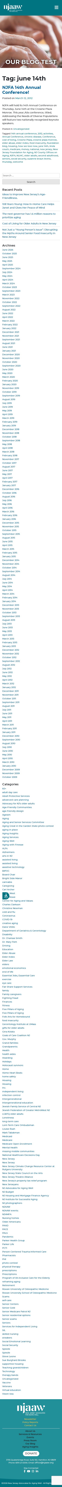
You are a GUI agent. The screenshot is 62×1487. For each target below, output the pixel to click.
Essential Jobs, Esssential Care (18, 976)
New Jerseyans (10, 1184)
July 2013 (7, 624)
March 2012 (8, 684)
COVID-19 (7, 920)
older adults (30, 156)
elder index (22, 143)
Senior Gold (8, 1308)
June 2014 (7, 583)
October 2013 (9, 613)
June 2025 (7, 257)
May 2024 (7, 276)
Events (30, 1437)
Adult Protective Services (16, 796)
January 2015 (9, 557)
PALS (5, 1233)
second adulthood (48, 156)
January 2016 (9, 519)
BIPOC (5, 871)
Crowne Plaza (24, 140)
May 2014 (7, 586)
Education (7, 950)
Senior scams (9, 1319)
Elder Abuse (8, 953)
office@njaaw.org (44, 1463)
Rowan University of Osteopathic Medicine (25, 1289)
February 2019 (9, 422)
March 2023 (8, 295)
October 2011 (9, 699)
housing (12, 146)
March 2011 (8, 725)
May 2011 (6, 717)
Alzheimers (8, 852)
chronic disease (32, 137)
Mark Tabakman (11, 1133)
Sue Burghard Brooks (14, 1360)
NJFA (12, 156)
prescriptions (9, 1271)
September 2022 (11, 306)
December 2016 (10, 489)
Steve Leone (9, 1357)
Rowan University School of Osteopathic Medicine (29, 1293)
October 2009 (9, 777)
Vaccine (6, 1383)
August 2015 (8, 538)
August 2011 (8, 706)
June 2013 (7, 628)
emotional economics (14, 968)
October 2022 (9, 302)
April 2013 (7, 635)
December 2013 (10, 605)
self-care (6, 1300)
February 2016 (9, 515)
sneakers (7, 1338)
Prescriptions (9, 1274)
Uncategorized (21, 129)
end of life (7, 972)
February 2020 (10, 381)
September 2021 (11, 340)
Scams (5, 1297)
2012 (40, 134)
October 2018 (9, 437)
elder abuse (8, 143)
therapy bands (10, 1375)
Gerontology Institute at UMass (19, 1024)
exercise (6, 979)
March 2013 (8, 639)
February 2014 (9, 598)
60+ (4, 789)
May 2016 (7, 504)
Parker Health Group (13, 1241)
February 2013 (9, 643)
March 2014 (8, 594)
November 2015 (10, 527)
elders (5, 964)
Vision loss (8, 1394)
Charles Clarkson (11, 905)
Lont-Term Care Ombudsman (18, 1125)
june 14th (43, 146)
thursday (7, 162)
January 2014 (9, 601)
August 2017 (8, 467)
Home (5, 1069)
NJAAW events (10, 1211)
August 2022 (8, 310)
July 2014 (7, 579)
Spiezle (6, 1349)
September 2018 (11, 441)
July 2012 (7, 669)
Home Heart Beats (12, 1073)
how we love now (27, 146)
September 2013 (11, 616)
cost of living (9, 140)
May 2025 (7, 261)
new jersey (46, 149)
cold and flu (8, 912)
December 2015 (10, 523)
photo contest (10, 1263)
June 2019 (7, 407)
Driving (6, 946)
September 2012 (11, 661)
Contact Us (30, 1425)
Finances (7, 1002)
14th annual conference (24, 134)
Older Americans (11, 1222)
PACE (5, 1229)
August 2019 (8, 399)
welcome (18, 162)
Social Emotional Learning (16, 1342)
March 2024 (8, 284)
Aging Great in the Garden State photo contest (28, 826)
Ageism (6, 815)
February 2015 (9, 553)
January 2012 (9, 687)
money (25, 149)
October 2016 (9, 493)
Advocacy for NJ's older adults (18, 804)
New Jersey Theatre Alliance (17, 1177)
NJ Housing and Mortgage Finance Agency (25, 1196)
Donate (31, 1453)
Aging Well (8, 841)
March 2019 (8, 418)
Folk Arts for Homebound (16, 1017)
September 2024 (11, 269)
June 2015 (7, 542)
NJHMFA (6, 1214)
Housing (6, 1080)
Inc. (4, 1088)
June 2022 (7, 313)
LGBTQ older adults (12, 1114)
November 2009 (11, 773)
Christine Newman (12, 908)
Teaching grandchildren (15, 1368)
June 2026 (7, 250)
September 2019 (11, 396)
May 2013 (7, 631)
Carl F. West (8, 893)
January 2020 (9, 385)
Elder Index (8, 957)
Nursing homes (10, 1218)
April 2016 (7, 508)
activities (48, 134)
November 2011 (10, 695)
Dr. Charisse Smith (12, 938)
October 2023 (9, 287)
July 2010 (7, 747)
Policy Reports (30, 1422)
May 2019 (7, 411)
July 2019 (7, 403)
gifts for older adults (13, 1028)
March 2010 (8, 762)
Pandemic (7, 1237)
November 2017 (10, 459)
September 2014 (11, 572)
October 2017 (9, 463)
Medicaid (7, 1136)
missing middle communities (18, 1151)
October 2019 (9, 392)
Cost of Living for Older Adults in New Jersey (29, 223)
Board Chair (8, 875)
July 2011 (6, 710)
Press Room (30, 1441)
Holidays (6, 1062)
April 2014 (7, 590)
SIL (3, 1330)
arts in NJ (7, 856)
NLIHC (20, 156)
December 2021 (10, 332)
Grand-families (10, 1043)
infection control (11, 1095)
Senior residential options (16, 1315)
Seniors (6, 1323)
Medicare (7, 1140)
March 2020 (8, 377)
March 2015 (8, 549)
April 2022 (7, 317)
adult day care (10, 792)
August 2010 (8, 744)
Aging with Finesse (12, 845)
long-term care (10, 1122)
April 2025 (7, 265)
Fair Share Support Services (17, 987)
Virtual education (11, 1390)
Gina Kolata (8, 1032)
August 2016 (8, 497)
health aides (9, 1054)
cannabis (7, 882)
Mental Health (10, 1148)
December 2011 (10, 691)
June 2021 (7, 347)
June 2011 (7, 714)
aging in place (10, 830)
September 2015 (11, 534)
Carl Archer (8, 890)
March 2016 (8, 512)
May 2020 (7, 373)
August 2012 (8, 665)
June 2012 (7, 672)
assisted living (10, 860)
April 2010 (7, 758)
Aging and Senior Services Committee (23, 822)
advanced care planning (15, 800)
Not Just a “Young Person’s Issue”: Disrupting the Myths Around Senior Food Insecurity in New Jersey (29, 233)
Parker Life (8, 1244)
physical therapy (11, 1267)
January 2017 (9, 485)
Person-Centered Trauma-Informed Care (24, 1252)
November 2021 (10, 336)
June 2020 (7, 370)
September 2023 (11, 291)
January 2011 (8, 732)
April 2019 (7, 414)
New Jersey (8, 1159)
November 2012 (10, 654)
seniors (6, 159)
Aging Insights (10, 834)
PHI (4, 1259)
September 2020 (11, 366)
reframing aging (11, 1282)
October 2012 (9, 658)
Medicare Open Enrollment (17, 1144)
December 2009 (11, 770)
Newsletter (30, 1419)
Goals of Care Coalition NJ (16, 1036)
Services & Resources (30, 1434)
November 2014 (10, 564)
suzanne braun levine (39, 159)
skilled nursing (10, 1334)
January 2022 (9, 328)
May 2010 (7, 755)
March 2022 (8, 321)
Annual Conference (12, 137)
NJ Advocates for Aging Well (17, 1188)
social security (18, 159)
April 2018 (7, 448)
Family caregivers (11, 994)
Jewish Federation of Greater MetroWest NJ (26, 1110)
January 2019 (9, 426)
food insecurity (38, 143)
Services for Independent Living (19, 1327)
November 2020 (11, 358)
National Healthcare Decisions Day (21, 1155)
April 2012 (7, 680)
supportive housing (12, 1364)
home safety (9, 1077)
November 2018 (10, 433)
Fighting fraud (10, 998)
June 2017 (7, 471)
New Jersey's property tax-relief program (24, 1181)
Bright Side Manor (12, 878)
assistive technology (13, 867)
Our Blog (30, 1444)
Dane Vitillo (8, 927)
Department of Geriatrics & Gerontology (24, 931)
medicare (15, 149)
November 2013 (10, 609)
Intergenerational (12, 1099)
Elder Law (7, 961)
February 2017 (9, 482)
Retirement (8, 1285)
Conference (48, 137)
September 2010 (11, 740)
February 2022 (10, 325)
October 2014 (9, 568)
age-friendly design (13, 811)
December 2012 (10, 650)
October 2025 (9, 254)
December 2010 (10, 736)
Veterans (7, 1386)
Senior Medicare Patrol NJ (16, 1312)
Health (5, 1050)
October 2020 (9, 362)
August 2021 (8, 343)
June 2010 (7, 751)
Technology (8, 1371)
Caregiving (8, 886)
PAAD (5, 1226)
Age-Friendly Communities (17, 807)
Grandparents (9, 1047)
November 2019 (10, 388)
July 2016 (7, 500)
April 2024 (7, 280)
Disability (7, 935)
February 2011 (9, 729)
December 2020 (11, 355)
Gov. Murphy (9, 1039)
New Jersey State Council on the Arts (22, 1173)
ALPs (5, 849)
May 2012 (7, 676)
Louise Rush (8, 1129)
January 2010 (9, 766)
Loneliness (8, 1118)
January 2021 (9, 351)
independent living (12, 1092)
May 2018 (7, 444)
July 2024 (7, 272)
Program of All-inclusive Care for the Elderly (26, 1278)
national (34, 149)
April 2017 (7, 478)
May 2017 (7, 474)
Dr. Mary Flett (9, 942)
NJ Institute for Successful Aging (19, 1199)
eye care (6, 983)
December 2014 (10, 560)
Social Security (10, 1345)
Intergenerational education (17, 1103)
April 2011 (7, 721)
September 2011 (10, 702)
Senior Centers (10, 1304)
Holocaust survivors (12, 1065)
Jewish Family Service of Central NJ (21, 1107)
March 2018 (8, 452)
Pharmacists (9, 1256)
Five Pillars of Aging (13, 1009)
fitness (6, 1006)
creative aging (10, 923)
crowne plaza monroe (45, 140)
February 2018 (9, 456)
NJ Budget (8, 1192)
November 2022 (10, 299)
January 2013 (9, 646)
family (5, 991)
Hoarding (7, 1058)
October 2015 (9, 530)
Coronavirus (8, 916)
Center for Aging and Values (17, 901)
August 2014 (8, 575)
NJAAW (6, 1207)
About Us (30, 1431)
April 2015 (7, 545)
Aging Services (10, 837)
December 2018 (10, 429)
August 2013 (8, 620)
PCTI (4, 1248)
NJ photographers (12, 1203)
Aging (5, 819)
